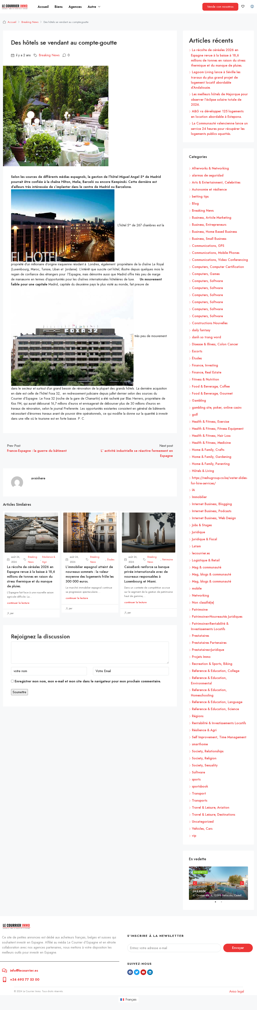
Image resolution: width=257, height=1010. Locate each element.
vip (194, 835)
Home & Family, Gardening (211, 456)
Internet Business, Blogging (212, 504)
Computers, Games (206, 274)
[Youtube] (143, 972)
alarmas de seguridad (207, 175)
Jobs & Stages (202, 525)
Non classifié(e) (203, 602)
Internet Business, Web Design (214, 518)
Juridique (198, 532)
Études (110, 559)
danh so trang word (206, 337)
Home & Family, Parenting (211, 463)
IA (193, 490)
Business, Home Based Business (214, 231)
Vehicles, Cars (202, 828)
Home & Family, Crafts (208, 449)
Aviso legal (236, 991)
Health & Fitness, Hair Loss (211, 435)
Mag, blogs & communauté (211, 574)
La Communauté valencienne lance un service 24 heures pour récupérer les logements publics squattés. (219, 128)
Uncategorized (203, 821)
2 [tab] (223, 903)
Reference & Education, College (215, 671)
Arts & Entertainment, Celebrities (216, 182)
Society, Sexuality (205, 765)
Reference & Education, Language (217, 702)
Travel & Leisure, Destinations (213, 814)
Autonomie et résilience (209, 189)
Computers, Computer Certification (218, 267)
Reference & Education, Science (215, 709)
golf (195, 414)
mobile (197, 588)
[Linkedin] (150, 972)
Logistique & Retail (206, 560)
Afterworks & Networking (210, 168)
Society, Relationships (207, 751)
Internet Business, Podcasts (211, 511)
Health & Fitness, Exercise (210, 421)
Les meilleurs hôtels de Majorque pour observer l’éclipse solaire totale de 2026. (219, 99)
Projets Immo (201, 656)
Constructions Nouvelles (209, 323)
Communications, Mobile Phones (215, 252)
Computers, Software (207, 281)
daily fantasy (201, 330)
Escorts (197, 351)
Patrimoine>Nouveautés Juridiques (217, 616)
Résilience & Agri (48, 559)
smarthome (200, 744)
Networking (200, 595)
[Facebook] (130, 972)
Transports (199, 800)
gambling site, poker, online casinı (217, 407)
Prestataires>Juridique (208, 649)
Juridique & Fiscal (204, 539)
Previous (195, 883)
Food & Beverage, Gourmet (212, 393)
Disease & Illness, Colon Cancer (215, 344)
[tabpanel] (218, 883)
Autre (92, 6)
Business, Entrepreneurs (209, 224)
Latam (196, 546)
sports (196, 779)
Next (242, 883)
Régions (197, 716)
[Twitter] (137, 972)
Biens (59, 6)
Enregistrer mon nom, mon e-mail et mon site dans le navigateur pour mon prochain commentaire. (88, 681)
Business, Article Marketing (211, 217)
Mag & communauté (206, 567)
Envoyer (238, 947)
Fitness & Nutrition (205, 379)
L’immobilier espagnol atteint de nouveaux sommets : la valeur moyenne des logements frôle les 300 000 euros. (90, 574)
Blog (195, 203)
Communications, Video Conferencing (220, 259)
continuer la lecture (18, 603)
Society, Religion (204, 758)
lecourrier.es (201, 553)
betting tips (200, 196)
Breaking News (29, 22)
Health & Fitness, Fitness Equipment (218, 428)
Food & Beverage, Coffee (211, 386)
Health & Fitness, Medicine (211, 442)
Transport (199, 793)
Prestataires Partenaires (209, 642)
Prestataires (200, 635)
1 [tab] (217, 903)
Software (198, 772)
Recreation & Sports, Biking (212, 663)
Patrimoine (167, 559)
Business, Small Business (209, 238)
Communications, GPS (208, 245)
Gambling (199, 400)
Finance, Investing (205, 365)
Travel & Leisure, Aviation (210, 807)
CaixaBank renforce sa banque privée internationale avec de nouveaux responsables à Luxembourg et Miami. (146, 574)
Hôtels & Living (203, 471)
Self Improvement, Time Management (219, 737)
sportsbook (200, 786)
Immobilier (199, 497)
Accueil (43, 6)
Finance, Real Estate (206, 372)
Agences (75, 6)
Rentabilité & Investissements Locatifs (219, 723)
